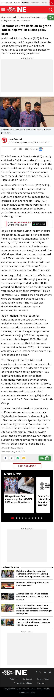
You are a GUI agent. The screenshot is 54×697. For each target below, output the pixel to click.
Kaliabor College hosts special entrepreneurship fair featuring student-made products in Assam (33, 574)
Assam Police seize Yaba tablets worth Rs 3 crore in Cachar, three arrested (32, 596)
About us (14, 679)
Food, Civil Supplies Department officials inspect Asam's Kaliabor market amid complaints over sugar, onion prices (34, 609)
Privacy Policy (43, 679)
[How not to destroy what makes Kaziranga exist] (7, 585)
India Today (35, 3)
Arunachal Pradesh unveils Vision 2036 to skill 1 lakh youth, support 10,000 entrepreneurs (33, 622)
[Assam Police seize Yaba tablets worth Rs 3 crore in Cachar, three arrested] (7, 596)
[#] (17, 458)
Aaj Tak (44, 3)
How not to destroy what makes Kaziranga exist (32, 584)
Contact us (27, 679)
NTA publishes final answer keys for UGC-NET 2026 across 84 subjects (18, 499)
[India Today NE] (17, 9)
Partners (41, 683)
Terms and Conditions (23, 683)
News (4, 17)
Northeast (25, 3)
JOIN (42, 458)
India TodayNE (15, 139)
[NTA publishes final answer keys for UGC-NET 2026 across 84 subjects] (19, 485)
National (12, 17)
